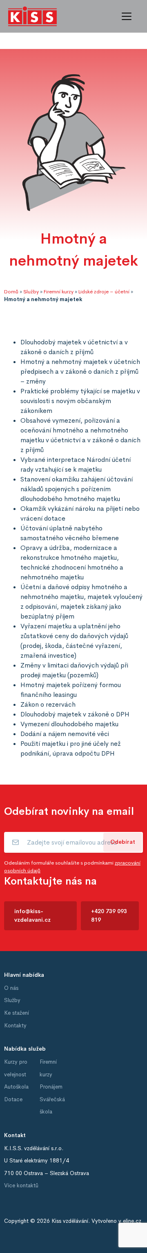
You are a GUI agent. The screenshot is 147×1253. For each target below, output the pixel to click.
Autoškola (16, 1086)
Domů (11, 291)
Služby (31, 291)
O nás (11, 988)
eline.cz (132, 1221)
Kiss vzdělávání (69, 1221)
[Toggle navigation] (126, 16)
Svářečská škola (52, 1106)
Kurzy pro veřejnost (15, 1068)
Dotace (13, 1099)
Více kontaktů (21, 1185)
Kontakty (15, 1025)
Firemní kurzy (59, 291)
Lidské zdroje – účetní (103, 291)
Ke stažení (16, 1012)
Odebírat (122, 841)
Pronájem (51, 1086)
